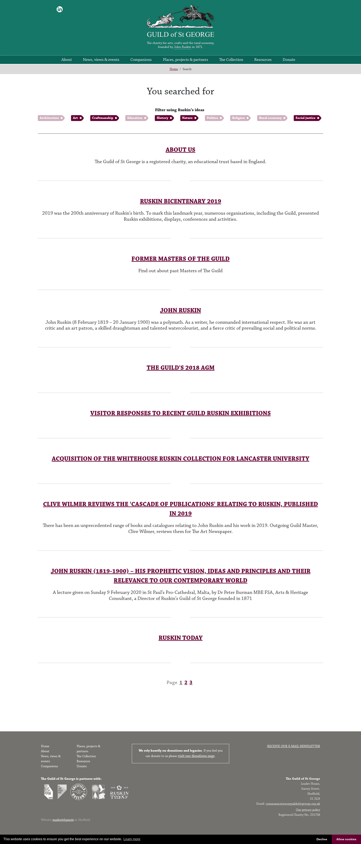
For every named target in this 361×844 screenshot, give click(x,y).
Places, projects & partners (185, 59)
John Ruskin (182, 47)
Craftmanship (102, 118)
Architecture (49, 118)
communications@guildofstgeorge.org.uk (293, 804)
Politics (212, 118)
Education (134, 118)
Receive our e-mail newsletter (293, 746)
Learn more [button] (131, 839)
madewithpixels (63, 820)
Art (75, 118)
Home (174, 69)
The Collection (231, 59)
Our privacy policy (308, 810)
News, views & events (101, 59)
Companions (141, 59)
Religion (238, 118)
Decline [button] (322, 839)
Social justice (305, 118)
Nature (187, 118)
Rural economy (270, 118)
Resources (263, 59)
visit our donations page (196, 756)
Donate (289, 59)
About (66, 59)
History (162, 118)
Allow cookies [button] (346, 839)
